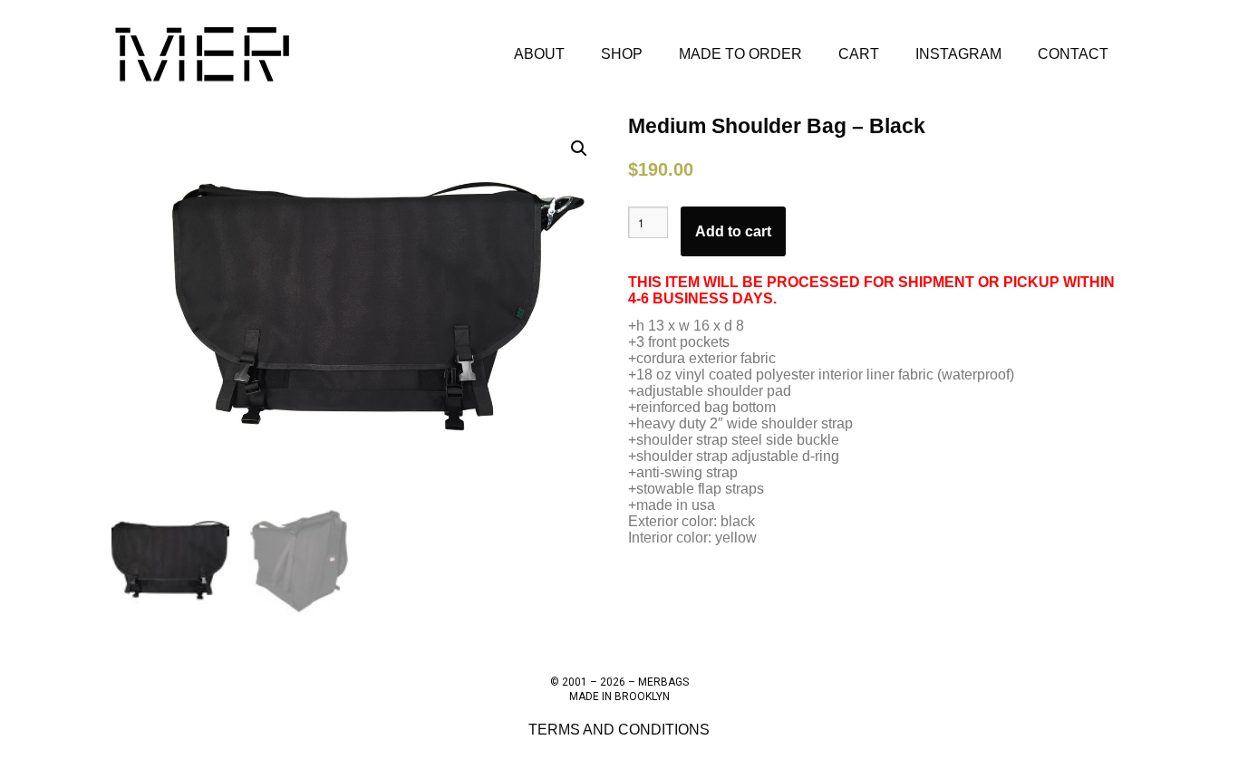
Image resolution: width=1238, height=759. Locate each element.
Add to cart (733, 231)
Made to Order (740, 54)
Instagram (958, 54)
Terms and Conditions (619, 729)
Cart (858, 54)
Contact (1073, 54)
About (539, 54)
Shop (622, 54)
